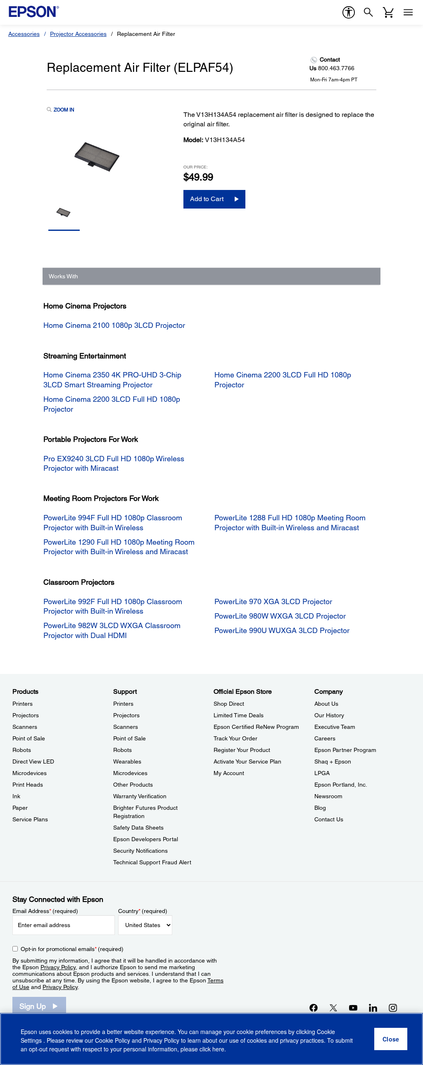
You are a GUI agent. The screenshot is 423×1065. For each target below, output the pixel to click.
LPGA (322, 773)
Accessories (24, 34)
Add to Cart (206, 199)
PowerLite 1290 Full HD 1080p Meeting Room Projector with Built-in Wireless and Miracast (119, 547)
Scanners (24, 726)
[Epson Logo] (33, 11)
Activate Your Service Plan (247, 761)
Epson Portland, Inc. (340, 784)
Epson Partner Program (345, 750)
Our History (329, 715)
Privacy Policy (58, 967)
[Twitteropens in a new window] (333, 1007)
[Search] (368, 12)
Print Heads (27, 784)
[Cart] (388, 12)
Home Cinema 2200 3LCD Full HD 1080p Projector (111, 404)
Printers (22, 703)
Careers (324, 738)
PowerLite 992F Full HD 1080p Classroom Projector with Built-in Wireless (112, 606)
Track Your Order (235, 738)
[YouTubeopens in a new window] (353, 1007)
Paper (20, 807)
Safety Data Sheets (138, 827)
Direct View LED (33, 761)
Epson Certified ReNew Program (256, 726)
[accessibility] (348, 12)
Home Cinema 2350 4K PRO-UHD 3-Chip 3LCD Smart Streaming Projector (112, 379)
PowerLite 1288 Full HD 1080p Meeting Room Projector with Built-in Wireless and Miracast (290, 522)
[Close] (390, 1039)
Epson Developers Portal (145, 839)
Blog (320, 807)
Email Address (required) (45, 911)
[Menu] (408, 12)
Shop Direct (229, 703)
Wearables (127, 761)
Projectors (25, 715)
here (218, 1049)
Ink (16, 796)
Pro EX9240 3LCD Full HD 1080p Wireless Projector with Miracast (113, 463)
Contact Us (328, 819)
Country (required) (142, 911)
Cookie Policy (112, 1040)
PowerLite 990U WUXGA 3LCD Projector (281, 630)
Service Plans (30, 819)
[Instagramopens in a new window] (392, 1007)
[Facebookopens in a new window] (313, 1007)
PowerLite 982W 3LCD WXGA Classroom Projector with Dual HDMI (112, 630)
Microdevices (29, 773)
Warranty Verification (139, 796)
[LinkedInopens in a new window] (373, 1007)
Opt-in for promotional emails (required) (72, 949)
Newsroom (328, 796)
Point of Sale (28, 738)
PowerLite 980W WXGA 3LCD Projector (280, 616)
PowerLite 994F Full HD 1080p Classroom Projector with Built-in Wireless (112, 522)
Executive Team (334, 726)
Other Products (133, 784)
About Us (326, 703)
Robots (21, 750)
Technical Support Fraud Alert (152, 862)
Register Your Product (242, 750)
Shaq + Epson (332, 761)
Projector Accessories (78, 34)
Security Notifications (140, 850)
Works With (63, 276)
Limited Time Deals (239, 715)
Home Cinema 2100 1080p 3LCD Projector (114, 325)
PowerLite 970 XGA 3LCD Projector (273, 601)
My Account (229, 773)
